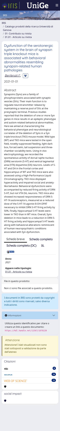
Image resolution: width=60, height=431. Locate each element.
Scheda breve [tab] (15, 239)
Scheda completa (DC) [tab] (21, 245)
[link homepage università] (37, 5)
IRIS (4, 23)
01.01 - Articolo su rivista (18, 37)
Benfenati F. (12, 75)
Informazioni (14, 315)
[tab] (43, 245)
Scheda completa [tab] (41, 239)
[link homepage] (11, 5)
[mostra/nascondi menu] (57, 5)
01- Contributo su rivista (18, 33)
